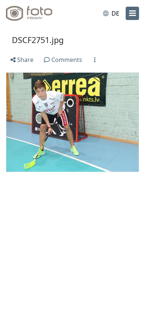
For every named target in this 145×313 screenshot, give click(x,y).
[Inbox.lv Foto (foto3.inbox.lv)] (36, 13)
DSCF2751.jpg (38, 39)
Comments (66, 60)
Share (24, 60)
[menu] (132, 13)
